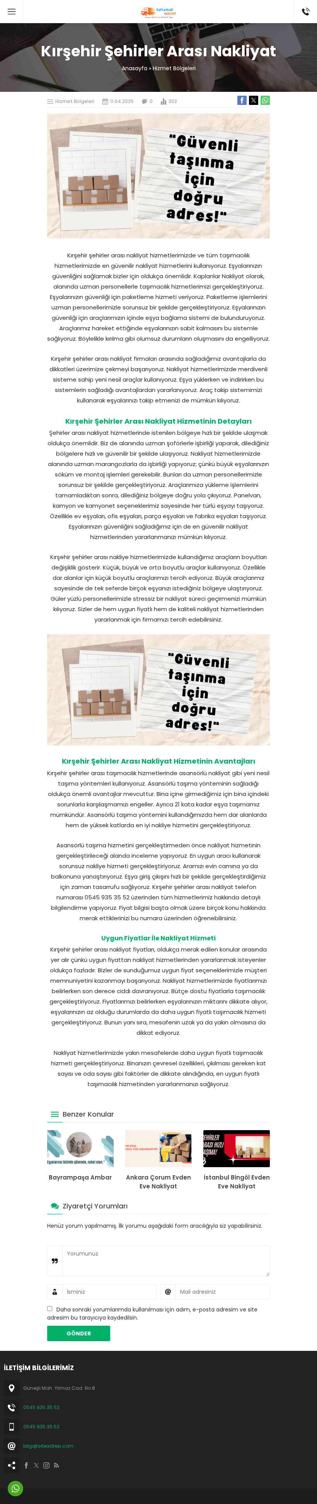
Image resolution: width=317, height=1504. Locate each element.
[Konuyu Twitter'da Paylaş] (253, 100)
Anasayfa (134, 68)
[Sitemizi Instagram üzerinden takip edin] (46, 1465)
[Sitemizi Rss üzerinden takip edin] (56, 1465)
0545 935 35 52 (41, 1407)
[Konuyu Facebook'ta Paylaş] (242, 100)
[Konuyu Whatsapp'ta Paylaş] (265, 100)
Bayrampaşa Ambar (80, 1177)
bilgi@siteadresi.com (48, 1446)
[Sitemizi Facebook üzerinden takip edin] (26, 1465)
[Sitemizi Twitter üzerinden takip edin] (36, 1465)
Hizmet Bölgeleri (174, 68)
